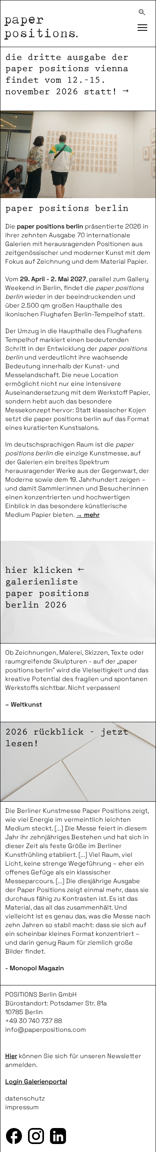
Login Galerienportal (36, 1081)
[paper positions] (62, 24)
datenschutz (25, 1098)
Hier (11, 1056)
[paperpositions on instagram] (36, 1136)
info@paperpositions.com (45, 1029)
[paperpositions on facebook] (14, 1136)
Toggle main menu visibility (142, 26)
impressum (22, 1107)
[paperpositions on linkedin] (58, 1136)
